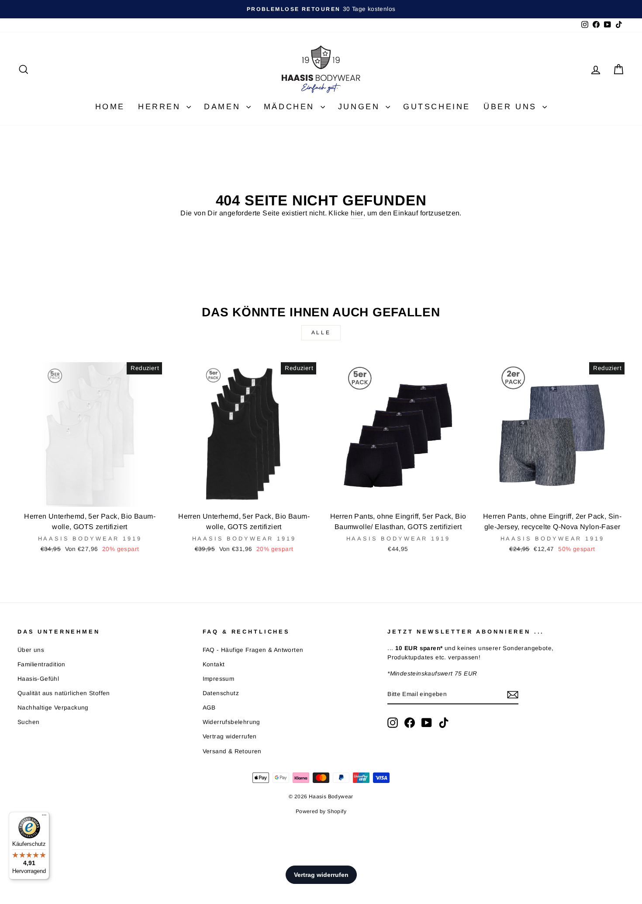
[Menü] (44, 817)
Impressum (219, 678)
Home (110, 106)
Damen (224, 106)
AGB (209, 707)
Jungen (360, 106)
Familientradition (41, 664)
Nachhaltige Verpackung (53, 707)
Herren (161, 106)
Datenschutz (221, 693)
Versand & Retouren (232, 751)
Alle (321, 332)
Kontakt (214, 664)
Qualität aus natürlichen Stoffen (63, 693)
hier (357, 213)
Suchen (28, 722)
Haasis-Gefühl (38, 678)
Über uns (511, 106)
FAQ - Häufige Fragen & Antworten (253, 650)
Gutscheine (436, 106)
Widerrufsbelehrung (231, 722)
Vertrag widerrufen (230, 736)
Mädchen (291, 106)
